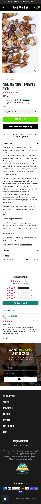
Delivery (6, 250)
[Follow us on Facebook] (14, 446)
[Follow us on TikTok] (23, 445)
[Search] (7, 7)
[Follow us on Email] (26, 445)
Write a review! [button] (20, 303)
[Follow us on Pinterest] (20, 445)
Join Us (21, 379)
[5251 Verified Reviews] (20, 462)
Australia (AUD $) (19, 483)
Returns (6, 256)
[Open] (5, 498)
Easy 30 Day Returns (22, 137)
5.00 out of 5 (26, 281)
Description (7, 143)
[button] (8, 92)
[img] (7, 321)
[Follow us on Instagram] (17, 445)
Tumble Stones (8, 79)
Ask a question (33, 259)
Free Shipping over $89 (30, 134)
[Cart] (37, 7)
